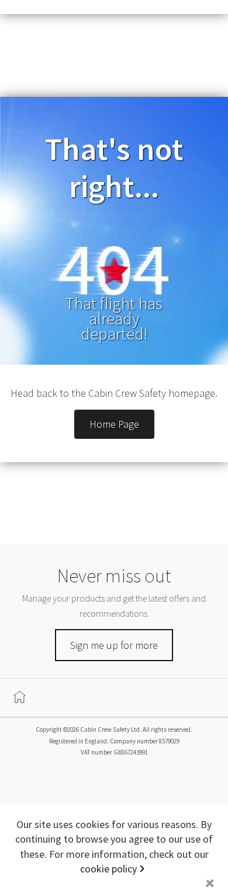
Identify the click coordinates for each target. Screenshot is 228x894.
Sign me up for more (114, 645)
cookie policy (108, 868)
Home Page (114, 424)
